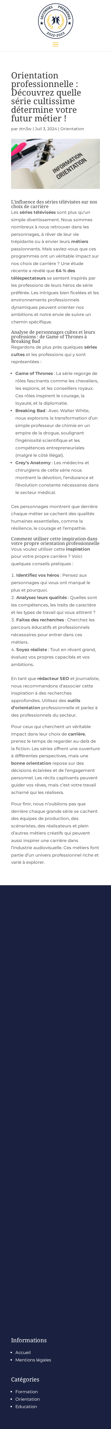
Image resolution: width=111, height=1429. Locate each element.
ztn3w (25, 128)
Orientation (72, 128)
